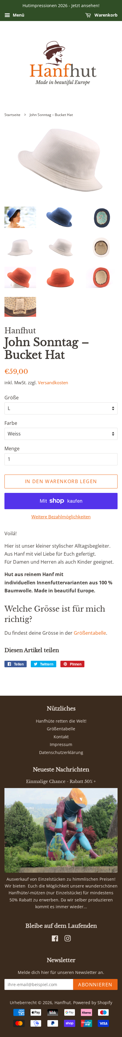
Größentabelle (90, 633)
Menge (12, 448)
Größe (11, 397)
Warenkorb (105, 15)
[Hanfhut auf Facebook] (55, 939)
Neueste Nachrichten (61, 769)
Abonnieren (95, 984)
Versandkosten (53, 382)
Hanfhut (62, 1002)
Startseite (12, 114)
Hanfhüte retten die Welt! (61, 721)
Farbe (10, 423)
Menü (18, 15)
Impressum (61, 744)
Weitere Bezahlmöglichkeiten (61, 517)
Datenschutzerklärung (61, 752)
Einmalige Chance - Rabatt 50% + (61, 781)
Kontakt (61, 736)
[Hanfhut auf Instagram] (67, 939)
